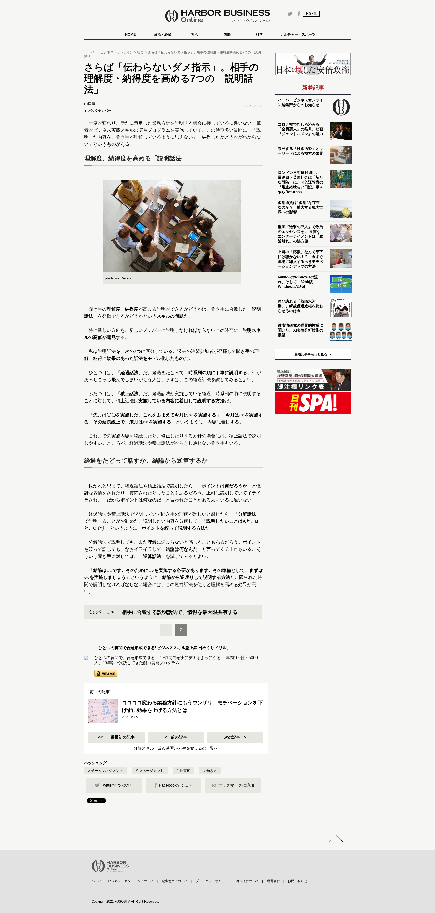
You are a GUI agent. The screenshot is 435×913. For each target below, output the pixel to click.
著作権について (247, 881)
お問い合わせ (297, 881)
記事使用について (175, 881)
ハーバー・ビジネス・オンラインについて (123, 881)
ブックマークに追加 (233, 785)
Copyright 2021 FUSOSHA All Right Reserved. (125, 901)
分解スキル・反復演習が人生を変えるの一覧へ (176, 748)
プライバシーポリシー (212, 881)
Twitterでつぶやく (117, 785)
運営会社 (273, 881)
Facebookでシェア (176, 785)
